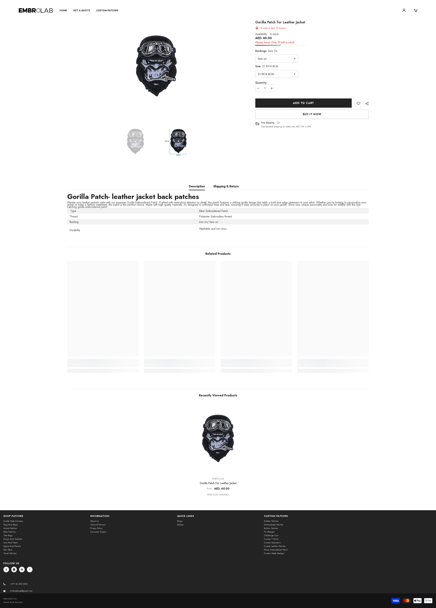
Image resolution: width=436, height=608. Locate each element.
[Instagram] (14, 569)
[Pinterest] (22, 569)
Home (63, 10)
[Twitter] (30, 569)
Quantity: (261, 83)
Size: (266, 66)
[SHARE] (366, 103)
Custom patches (107, 10)
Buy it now (312, 114)
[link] (358, 103)
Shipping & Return (226, 186)
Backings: (266, 51)
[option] (156, 66)
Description (197, 186)
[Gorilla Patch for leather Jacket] (218, 438)
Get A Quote (81, 10)
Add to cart (303, 103)
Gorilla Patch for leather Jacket (218, 483)
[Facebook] (6, 569)
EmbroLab (218, 478)
